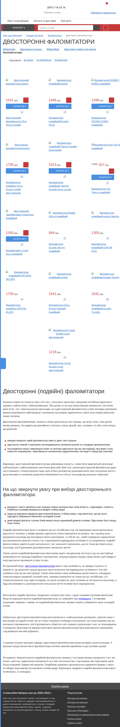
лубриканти (84, 598)
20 (21, 176)
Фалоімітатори (55, 35)
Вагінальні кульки (31, 49)
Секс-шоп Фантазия (12, 35)
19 (64, 176)
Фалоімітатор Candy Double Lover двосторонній (60, 367)
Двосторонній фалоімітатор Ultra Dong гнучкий (16, 121)
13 (64, 111)
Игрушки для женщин (77, 702)
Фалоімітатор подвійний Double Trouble (101, 308)
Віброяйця (53, 49)
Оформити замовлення (103, 12)
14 (21, 299)
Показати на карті (52, 12)
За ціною (28, 60)
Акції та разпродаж (18, 20)
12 (21, 111)
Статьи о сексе (74, 718)
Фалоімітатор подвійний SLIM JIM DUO (101, 247)
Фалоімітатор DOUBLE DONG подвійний (99, 121)
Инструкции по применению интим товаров (88, 714)
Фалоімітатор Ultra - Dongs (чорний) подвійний (60, 308)
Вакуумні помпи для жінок (80, 49)
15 (107, 111)
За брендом (60, 60)
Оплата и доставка (76, 706)
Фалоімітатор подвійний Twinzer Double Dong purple (60, 186)
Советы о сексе (74, 723)
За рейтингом (43, 60)
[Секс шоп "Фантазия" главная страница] (20, 8)
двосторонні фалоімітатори (40, 566)
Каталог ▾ (19, 27)
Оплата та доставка (45, 20)
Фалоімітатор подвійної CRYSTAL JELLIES (16, 308)
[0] (102, 6)
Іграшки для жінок (34, 35)
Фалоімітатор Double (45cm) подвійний (57, 247)
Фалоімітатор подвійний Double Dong (58, 121)
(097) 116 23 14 (56, 7)
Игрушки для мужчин (77, 698)
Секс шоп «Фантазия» (78, 710)
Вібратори (9, 49)
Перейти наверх (60, 686)
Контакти (66, 20)
